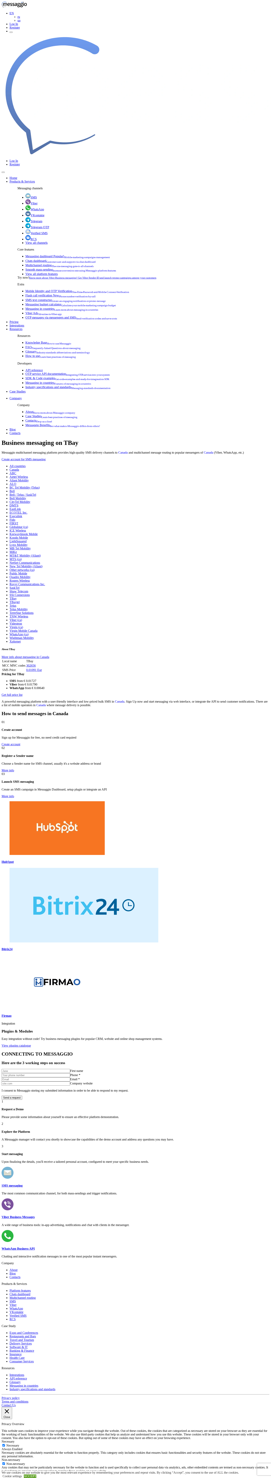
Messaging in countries (61, 308)
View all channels (36, 242)
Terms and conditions (15, 1401)
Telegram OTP (40, 227)
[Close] (3, 172)
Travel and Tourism (22, 1340)
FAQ (53, 347)
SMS (34, 197)
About (50, 411)
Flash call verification (60, 295)
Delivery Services (21, 1343)
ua (18, 20)
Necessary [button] (8, 1441)
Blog (13, 429)
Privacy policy (11, 1398)
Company (16, 398)
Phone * (75, 1075)
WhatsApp (37, 209)
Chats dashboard (60, 261)
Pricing (14, 322)
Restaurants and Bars (23, 1336)
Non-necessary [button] (11, 1459)
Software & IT (19, 1347)
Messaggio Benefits (62, 425)
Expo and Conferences (24, 1332)
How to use (50, 356)
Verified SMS (39, 233)
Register (15, 27)
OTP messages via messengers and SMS (71, 317)
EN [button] (12, 13)
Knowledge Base (48, 342)
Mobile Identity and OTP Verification (77, 291)
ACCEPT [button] (30, 1476)
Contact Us (9, 1405)
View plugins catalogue (16, 1045)
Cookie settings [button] (12, 1476)
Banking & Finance (22, 1350)
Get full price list (12, 694)
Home (13, 178)
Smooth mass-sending (70, 269)
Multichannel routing (59, 265)
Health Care (17, 1357)
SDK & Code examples (67, 378)
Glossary (57, 351)
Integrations (17, 325)
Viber (34, 203)
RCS (34, 239)
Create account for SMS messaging (24, 459)
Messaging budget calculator (70, 304)
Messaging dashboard (67, 256)
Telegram (36, 221)
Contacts (38, 420)
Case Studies (18, 391)
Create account (11, 744)
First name (76, 1071)
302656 (31, 665)
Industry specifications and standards (68, 387)
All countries (18, 466)
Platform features (20, 1290)
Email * (75, 1079)
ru (18, 16)
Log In (14, 24)
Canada (123, 452)
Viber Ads (43, 313)
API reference (34, 370)
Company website (81, 1083)
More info (8, 770)
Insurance (16, 1354)
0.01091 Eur (34, 670)
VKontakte (37, 215)
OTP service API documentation (67, 373)
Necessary (12, 1445)
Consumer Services (22, 1361)
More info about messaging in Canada (25, 657)
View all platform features (41, 274)
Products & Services (22, 181)
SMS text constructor (65, 300)
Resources (16, 329)
